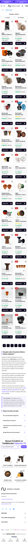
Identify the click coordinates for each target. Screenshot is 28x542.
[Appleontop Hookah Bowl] (7, 213)
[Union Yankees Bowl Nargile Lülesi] (20, 159)
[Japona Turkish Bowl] (20, 213)
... (15, 345)
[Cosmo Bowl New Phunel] (7, 266)
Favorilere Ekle (12, 21)
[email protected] (6, 504)
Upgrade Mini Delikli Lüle (7, 88)
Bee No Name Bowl (20, 61)
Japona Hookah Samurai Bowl (20, 141)
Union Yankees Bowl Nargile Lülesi (20, 168)
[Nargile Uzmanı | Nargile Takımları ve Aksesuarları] (14, 6)
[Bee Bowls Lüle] (20, 106)
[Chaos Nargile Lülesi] (7, 53)
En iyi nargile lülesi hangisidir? (11, 415)
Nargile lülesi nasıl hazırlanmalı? (11, 432)
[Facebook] (2, 509)
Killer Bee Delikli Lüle (20, 88)
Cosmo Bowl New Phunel (7, 274)
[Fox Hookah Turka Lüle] (7, 319)
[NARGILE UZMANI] (10, 489)
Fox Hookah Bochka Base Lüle (7, 301)
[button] (6, 30)
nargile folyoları (6, 391)
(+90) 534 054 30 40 (7, 499)
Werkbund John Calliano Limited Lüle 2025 (20, 248)
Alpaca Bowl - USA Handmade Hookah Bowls (7, 168)
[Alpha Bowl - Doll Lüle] (20, 186)
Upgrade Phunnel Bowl (20, 34)
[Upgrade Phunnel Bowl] (20, 26)
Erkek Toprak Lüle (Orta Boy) (7, 194)
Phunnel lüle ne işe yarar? (9, 420)
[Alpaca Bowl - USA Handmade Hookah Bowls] (7, 159)
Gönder (24, 446)
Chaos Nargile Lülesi (7, 61)
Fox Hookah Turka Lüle (7, 328)
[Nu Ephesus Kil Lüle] (7, 133)
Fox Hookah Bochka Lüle (20, 301)
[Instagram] (10, 509)
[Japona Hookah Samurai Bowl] (20, 133)
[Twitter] (6, 509)
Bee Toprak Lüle (19, 274)
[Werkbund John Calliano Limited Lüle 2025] (20, 239)
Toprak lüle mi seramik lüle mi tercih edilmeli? (12, 426)
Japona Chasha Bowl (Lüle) (7, 248)
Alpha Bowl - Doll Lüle (20, 194)
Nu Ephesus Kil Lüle (7, 141)
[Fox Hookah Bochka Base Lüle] (7, 293)
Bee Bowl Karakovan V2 (7, 114)
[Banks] (14, 529)
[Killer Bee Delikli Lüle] (20, 79)
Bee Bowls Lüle (19, 114)
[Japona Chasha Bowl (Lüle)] (7, 239)
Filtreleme (21, 17)
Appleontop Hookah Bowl (7, 221)
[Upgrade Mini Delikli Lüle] (7, 79)
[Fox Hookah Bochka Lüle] (20, 293)
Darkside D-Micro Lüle (20, 328)
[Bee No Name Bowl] (20, 53)
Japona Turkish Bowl (20, 221)
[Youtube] (13, 509)
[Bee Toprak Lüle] (20, 266)
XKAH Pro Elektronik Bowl (7, 34)
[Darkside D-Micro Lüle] (20, 319)
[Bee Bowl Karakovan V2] (7, 106)
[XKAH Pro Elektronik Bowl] (7, 26)
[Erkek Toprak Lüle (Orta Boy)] (7, 186)
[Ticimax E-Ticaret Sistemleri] (14, 537)
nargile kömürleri (15, 389)
